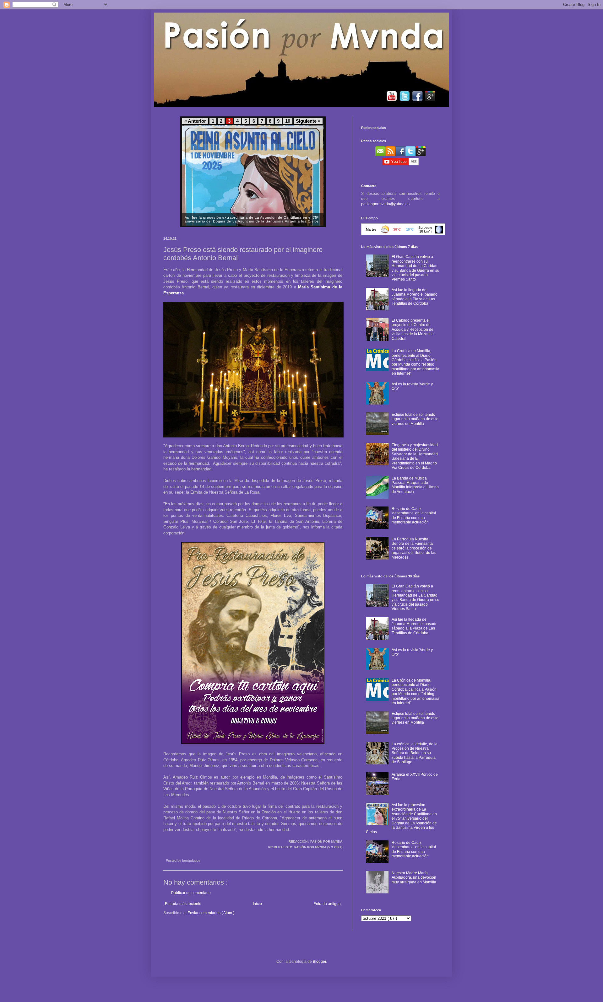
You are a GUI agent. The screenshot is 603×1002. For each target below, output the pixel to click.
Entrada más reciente (183, 904)
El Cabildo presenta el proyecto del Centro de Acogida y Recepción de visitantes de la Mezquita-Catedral (413, 329)
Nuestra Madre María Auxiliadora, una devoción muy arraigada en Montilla (414, 877)
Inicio (257, 904)
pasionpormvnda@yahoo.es (385, 204)
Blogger (319, 961)
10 (287, 121)
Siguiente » (308, 121)
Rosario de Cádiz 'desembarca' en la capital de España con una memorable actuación (414, 515)
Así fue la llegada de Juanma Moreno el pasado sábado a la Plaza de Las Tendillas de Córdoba (414, 297)
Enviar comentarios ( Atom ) (210, 913)
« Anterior (195, 121)
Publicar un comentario (191, 893)
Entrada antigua (327, 904)
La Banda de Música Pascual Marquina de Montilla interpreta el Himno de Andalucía (415, 485)
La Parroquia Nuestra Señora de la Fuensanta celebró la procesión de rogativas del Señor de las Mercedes (414, 548)
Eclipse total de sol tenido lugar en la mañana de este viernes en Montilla (415, 419)
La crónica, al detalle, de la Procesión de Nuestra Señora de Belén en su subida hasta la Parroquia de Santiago (414, 753)
